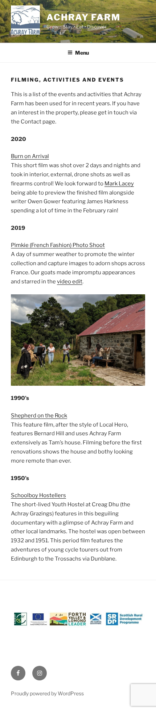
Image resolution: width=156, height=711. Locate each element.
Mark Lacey (119, 183)
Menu (82, 53)
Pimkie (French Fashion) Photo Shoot (58, 245)
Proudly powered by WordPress (47, 693)
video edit (69, 281)
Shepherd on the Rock (39, 415)
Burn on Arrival (30, 156)
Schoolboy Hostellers (38, 495)
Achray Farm (83, 17)
